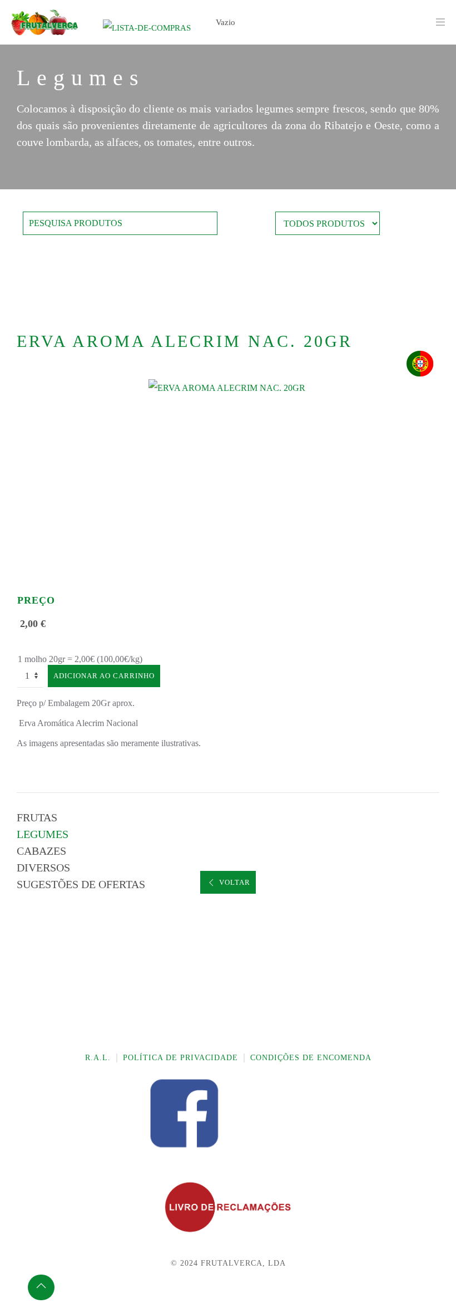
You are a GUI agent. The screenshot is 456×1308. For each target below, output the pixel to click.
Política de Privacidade (180, 1058)
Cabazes (41, 851)
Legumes (42, 834)
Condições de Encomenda (310, 1058)
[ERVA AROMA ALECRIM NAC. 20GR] (228, 387)
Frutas (37, 817)
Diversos (43, 867)
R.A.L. (98, 1058)
